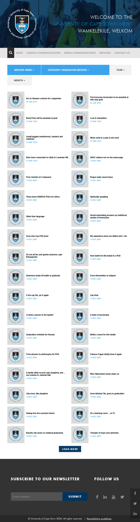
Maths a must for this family (103, 334)
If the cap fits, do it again (37, 295)
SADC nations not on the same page (106, 157)
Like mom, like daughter (37, 393)
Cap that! (94, 295)
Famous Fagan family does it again (106, 354)
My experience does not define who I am (108, 236)
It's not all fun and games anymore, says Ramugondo (44, 255)
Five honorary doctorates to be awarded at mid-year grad (109, 98)
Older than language (35, 216)
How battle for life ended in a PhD (105, 256)
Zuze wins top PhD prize (37, 236)
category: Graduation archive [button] (67, 70)
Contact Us (122, 52)
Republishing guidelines (99, 518)
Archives (105, 52)
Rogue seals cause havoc (101, 177)
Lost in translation (98, 118)
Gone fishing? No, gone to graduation (107, 393)
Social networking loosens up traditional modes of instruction (108, 216)
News (19, 52)
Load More (70, 449)
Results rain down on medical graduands (44, 433)
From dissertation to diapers (103, 275)
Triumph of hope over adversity (104, 433)
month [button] (18, 80)
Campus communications (43, 52)
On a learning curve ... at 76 (102, 413)
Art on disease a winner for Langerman (43, 98)
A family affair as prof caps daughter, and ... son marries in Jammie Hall (45, 374)
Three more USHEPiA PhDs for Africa (43, 197)
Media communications (80, 52)
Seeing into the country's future (40, 413)
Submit (74, 496)
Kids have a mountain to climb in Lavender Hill (47, 157)
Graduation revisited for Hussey (40, 334)
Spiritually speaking (99, 197)
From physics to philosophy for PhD (42, 354)
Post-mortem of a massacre (38, 177)
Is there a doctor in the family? (40, 315)
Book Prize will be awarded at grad (41, 118)
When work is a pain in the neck (104, 138)
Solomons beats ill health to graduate (43, 275)
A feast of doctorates (99, 315)
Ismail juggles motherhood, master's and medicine (44, 137)
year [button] (119, 70)
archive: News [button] (23, 70)
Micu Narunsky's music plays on (104, 374)
